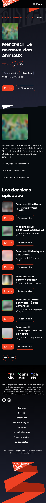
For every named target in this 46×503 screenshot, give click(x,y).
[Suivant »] (13, 357)
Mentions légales (21, 422)
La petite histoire (21, 432)
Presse (21, 413)
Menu (39, 4)
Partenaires (21, 417)
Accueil (5, 17)
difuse (33, 453)
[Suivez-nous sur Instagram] (9, 400)
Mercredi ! (29, 17)
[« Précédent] (5, 357)
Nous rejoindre (21, 437)
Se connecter (21, 442)
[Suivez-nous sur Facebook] (4, 400)
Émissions (17, 17)
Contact (22, 408)
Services (21, 427)
